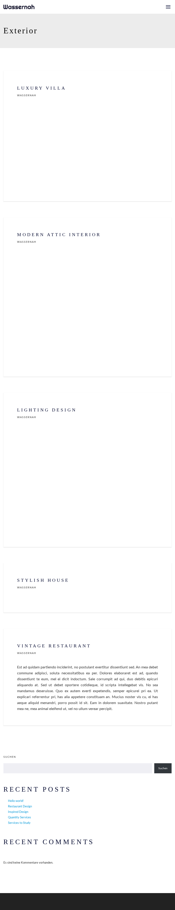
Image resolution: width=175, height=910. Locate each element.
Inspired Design (18, 812)
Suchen (9, 757)
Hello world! (16, 801)
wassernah (26, 95)
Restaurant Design (20, 806)
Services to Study (19, 823)
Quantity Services (19, 817)
